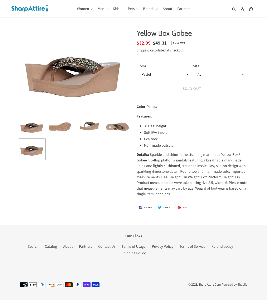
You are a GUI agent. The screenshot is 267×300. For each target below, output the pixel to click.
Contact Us (106, 246)
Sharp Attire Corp (210, 284)
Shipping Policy (133, 253)
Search (33, 246)
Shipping (143, 50)
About (68, 246)
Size (196, 66)
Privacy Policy (162, 246)
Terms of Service (192, 246)
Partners (85, 246)
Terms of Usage (134, 246)
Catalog (51, 246)
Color (142, 66)
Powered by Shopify (234, 284)
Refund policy (222, 246)
